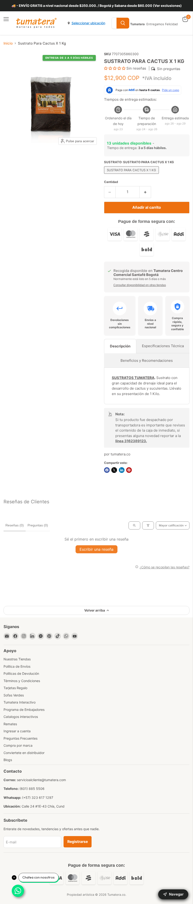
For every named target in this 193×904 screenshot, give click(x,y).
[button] (115, 68)
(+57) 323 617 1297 (37, 798)
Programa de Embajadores (24, 710)
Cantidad (111, 182)
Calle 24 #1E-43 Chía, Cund (43, 806)
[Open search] (134, 525)
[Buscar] (123, 23)
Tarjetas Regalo (15, 688)
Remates (10, 724)
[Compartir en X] (114, 470)
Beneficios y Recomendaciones (147, 360)
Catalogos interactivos (21, 717)
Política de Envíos (17, 666)
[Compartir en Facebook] (107, 470)
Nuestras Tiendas (17, 659)
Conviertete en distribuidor (24, 753)
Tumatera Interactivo (20, 702)
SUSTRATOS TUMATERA (133, 377)
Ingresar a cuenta (17, 731)
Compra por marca (18, 745)
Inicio (8, 43)
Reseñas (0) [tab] (14, 525)
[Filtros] (148, 525)
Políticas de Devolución (21, 673)
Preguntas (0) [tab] (38, 525)
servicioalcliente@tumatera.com (41, 780)
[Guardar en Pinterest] (129, 470)
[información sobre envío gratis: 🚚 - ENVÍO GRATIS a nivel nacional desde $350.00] (96, 5)
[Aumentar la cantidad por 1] (145, 192)
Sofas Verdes (14, 695)
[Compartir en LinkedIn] (122, 470)
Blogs (8, 760)
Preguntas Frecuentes (20, 738)
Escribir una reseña (96, 549)
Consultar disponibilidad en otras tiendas (139, 285)
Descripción (120, 346)
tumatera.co (120, 454)
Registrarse (77, 841)
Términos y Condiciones (22, 681)
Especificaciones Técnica (163, 346)
